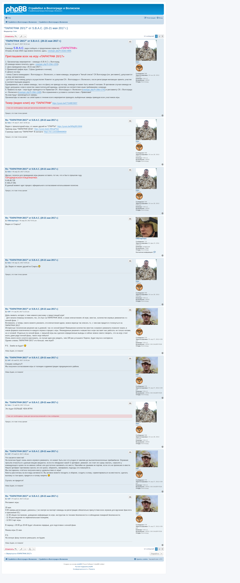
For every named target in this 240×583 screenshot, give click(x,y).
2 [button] (159, 36)
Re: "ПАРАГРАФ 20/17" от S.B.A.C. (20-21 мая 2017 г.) (31, 120)
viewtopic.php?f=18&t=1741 (94, 90)
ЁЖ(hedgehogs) (141, 238)
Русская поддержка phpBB (84, 566)
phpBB (79, 564)
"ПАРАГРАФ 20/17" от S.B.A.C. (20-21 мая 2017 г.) (36, 28)
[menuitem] (8, 18)
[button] (162, 36)
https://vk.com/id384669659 (55, 132)
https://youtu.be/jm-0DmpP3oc (46, 129)
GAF (137, 326)
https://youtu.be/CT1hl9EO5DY (64, 103)
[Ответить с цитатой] (130, 41)
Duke (15, 31)
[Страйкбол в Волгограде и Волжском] (16, 9)
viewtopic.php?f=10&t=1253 (46, 64)
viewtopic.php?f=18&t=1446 (29, 92)
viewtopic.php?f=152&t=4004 (59, 51)
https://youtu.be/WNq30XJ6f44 (69, 126)
